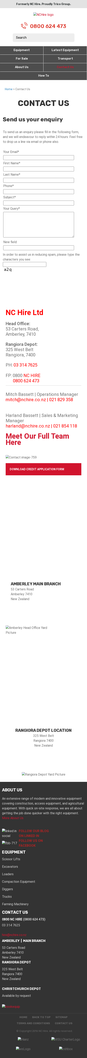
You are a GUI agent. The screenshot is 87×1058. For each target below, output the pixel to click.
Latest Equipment (65, 50)
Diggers (7, 889)
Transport (65, 58)
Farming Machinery (15, 904)
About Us (22, 67)
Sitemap (61, 1017)
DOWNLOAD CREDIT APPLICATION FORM (37, 469)
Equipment (22, 50)
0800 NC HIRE (23, 919)
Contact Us (65, 67)
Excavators (10, 867)
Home (9, 89)
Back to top (41, 1017)
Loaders (8, 874)
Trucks (7, 897)
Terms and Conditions (33, 1023)
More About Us (12, 818)
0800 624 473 (48, 26)
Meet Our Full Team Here (37, 439)
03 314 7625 (11, 925)
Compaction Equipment (18, 882)
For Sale (22, 58)
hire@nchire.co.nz (14, 935)
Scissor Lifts (11, 859)
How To (43, 75)
